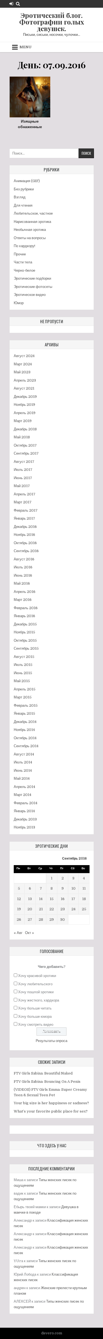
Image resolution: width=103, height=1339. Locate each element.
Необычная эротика (30, 230)
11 (84, 888)
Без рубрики (24, 189)
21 (41, 909)
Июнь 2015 (23, 673)
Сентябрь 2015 (26, 648)
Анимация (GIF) (27, 181)
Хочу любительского (35, 984)
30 (62, 919)
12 (19, 899)
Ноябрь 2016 (24, 535)
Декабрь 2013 (25, 819)
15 (52, 899)
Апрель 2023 (25, 380)
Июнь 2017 (23, 478)
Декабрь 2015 (25, 624)
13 (30, 899)
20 (29, 909)
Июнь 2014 (23, 770)
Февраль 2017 (26, 510)
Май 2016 (22, 583)
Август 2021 (24, 388)
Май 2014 (22, 778)
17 (73, 899)
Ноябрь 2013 (24, 827)
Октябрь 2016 (25, 543)
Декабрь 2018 (25, 429)
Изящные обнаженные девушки (30, 126)
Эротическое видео (30, 295)
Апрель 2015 (24, 689)
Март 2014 (22, 795)
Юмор (19, 303)
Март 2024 (23, 364)
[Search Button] (18, 3)
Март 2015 (23, 697)
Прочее (20, 254)
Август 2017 (24, 462)
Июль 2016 (23, 567)
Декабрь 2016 (25, 527)
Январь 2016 (24, 616)
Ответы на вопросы (30, 238)
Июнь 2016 (23, 575)
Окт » (29, 933)
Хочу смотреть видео (35, 1024)
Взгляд (20, 197)
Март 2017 (23, 502)
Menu (26, 47)
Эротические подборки (32, 278)
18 (84, 899)
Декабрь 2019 (25, 397)
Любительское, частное (33, 213)
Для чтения (23, 205)
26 (19, 919)
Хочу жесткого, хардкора (38, 1000)
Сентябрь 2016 (26, 551)
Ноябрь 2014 (24, 730)
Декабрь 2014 (25, 722)
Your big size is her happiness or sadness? (51, 1103)
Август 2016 (24, 559)
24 (73, 909)
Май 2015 (22, 681)
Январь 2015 (24, 713)
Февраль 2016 (26, 608)
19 (19, 909)
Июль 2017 (23, 470)
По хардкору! (24, 246)
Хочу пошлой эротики (36, 992)
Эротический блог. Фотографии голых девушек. (51, 22)
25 (84, 909)
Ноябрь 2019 (24, 405)
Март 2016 (23, 600)
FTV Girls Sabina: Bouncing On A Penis (47, 1081)
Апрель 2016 (24, 592)
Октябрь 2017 (25, 445)
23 (62, 909)
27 (30, 919)
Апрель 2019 (24, 413)
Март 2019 (23, 421)
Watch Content (35, 102)
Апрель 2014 (24, 787)
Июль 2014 (23, 762)
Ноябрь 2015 (24, 632)
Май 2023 (22, 372)
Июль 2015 (23, 665)
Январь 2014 (24, 811)
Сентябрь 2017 (26, 453)
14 (41, 899)
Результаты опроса (51, 1041)
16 (63, 899)
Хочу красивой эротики (37, 976)
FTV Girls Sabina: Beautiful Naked (43, 1073)
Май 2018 (22, 437)
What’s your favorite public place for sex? (51, 1111)
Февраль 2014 (25, 803)
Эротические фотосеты (33, 287)
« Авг (18, 933)
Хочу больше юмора (35, 1016)
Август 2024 (24, 356)
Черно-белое (24, 270)
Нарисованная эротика (32, 222)
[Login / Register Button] (11, 3)
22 (51, 909)
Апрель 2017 (24, 494)
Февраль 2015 (26, 705)
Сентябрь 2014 (26, 746)
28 (41, 919)
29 (51, 919)
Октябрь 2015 (25, 640)
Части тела (23, 262)
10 (73, 888)
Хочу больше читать (35, 1008)
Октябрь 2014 (25, 738)
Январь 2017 (24, 518)
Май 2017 (22, 486)
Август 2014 (24, 754)
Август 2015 (24, 657)
